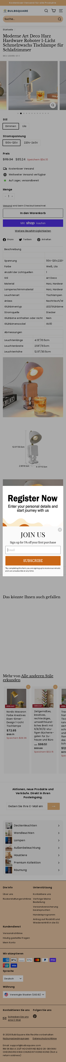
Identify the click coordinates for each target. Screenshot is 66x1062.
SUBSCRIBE (33, 561)
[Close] (60, 530)
